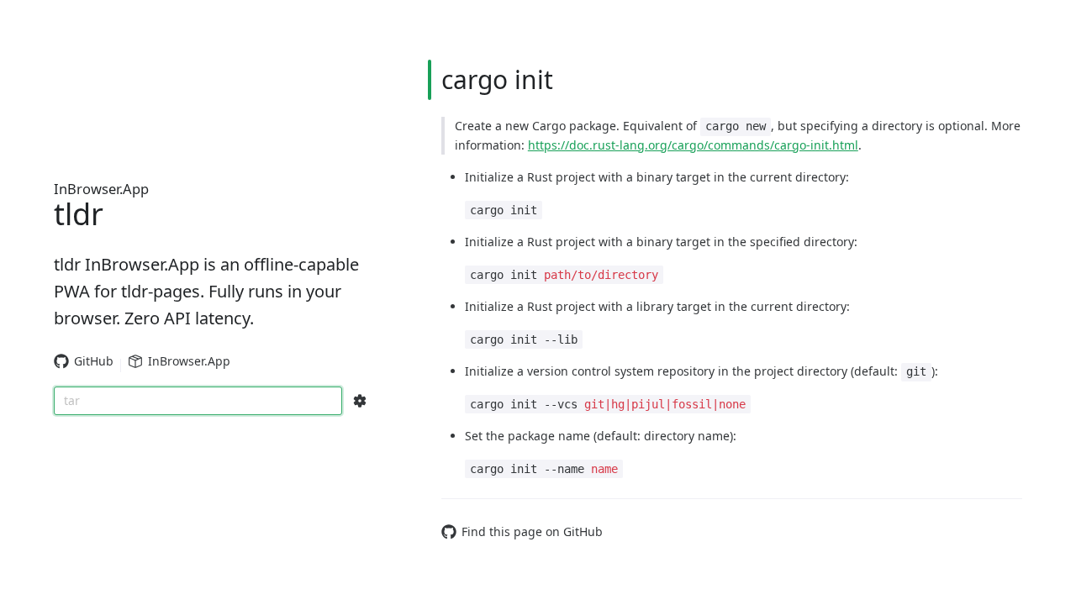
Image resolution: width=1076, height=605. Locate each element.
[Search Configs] (359, 401)
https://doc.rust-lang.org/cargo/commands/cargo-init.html (693, 145)
